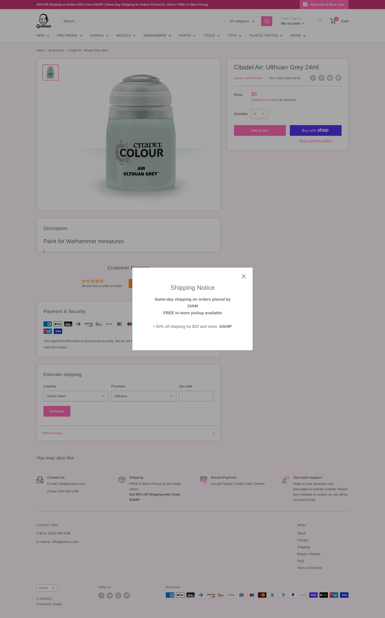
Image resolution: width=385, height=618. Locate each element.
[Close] (244, 276)
